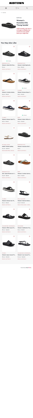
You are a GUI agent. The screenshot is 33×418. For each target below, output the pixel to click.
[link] (16, 8)
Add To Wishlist (14, 46)
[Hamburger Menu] (6, 8)
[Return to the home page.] (16, 2)
